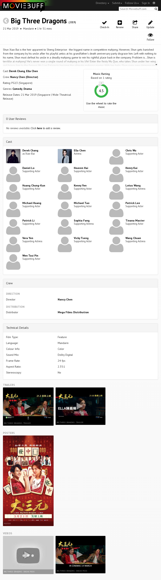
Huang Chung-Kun (33, 185)
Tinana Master (135, 220)
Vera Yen (27, 238)
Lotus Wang (133, 185)
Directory (101, 3)
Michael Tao (81, 203)
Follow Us (131, 3)
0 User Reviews (16, 119)
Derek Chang (17, 71)
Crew (9, 283)
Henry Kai (131, 168)
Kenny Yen (80, 185)
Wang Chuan (133, 238)
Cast (9, 142)
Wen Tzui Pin (30, 255)
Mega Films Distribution (73, 312)
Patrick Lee (132, 203)
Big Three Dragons (39, 20)
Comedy (17, 89)
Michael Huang (31, 203)
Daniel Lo (28, 168)
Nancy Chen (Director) (24, 77)
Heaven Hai (81, 168)
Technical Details (17, 328)
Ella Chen (32, 71)
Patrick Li (28, 220)
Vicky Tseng (81, 238)
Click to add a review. (46, 128)
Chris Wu (130, 150)
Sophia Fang (82, 220)
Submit (116, 3)
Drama (28, 89)
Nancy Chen (65, 299)
